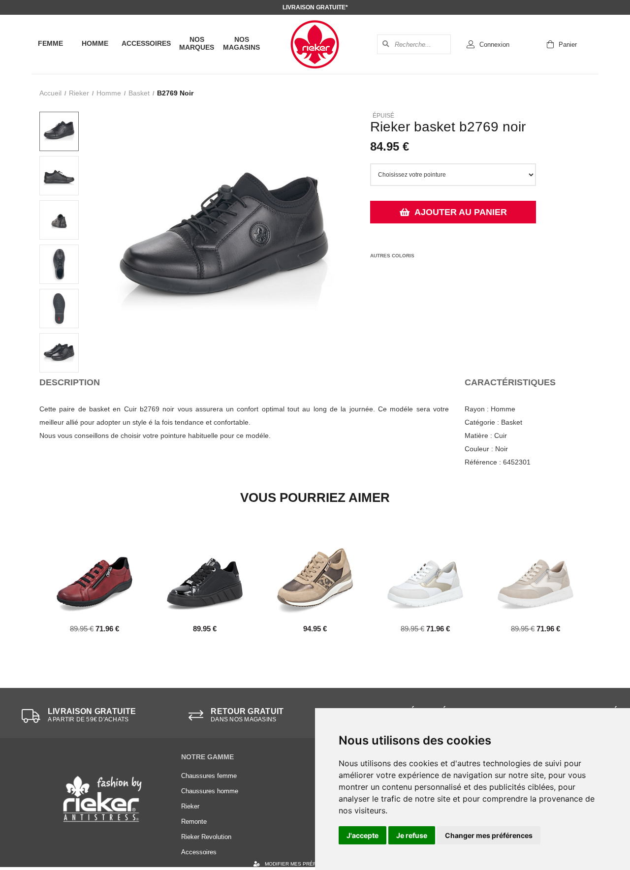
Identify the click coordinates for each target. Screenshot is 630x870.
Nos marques (196, 43)
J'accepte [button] (362, 835)
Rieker (79, 93)
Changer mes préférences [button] (489, 835)
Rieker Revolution (206, 836)
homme (108, 93)
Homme (95, 43)
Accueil (50, 93)
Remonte (194, 821)
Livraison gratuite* (315, 7)
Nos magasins (241, 43)
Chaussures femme (209, 775)
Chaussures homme (209, 791)
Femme (50, 43)
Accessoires (146, 43)
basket (139, 93)
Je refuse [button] (411, 835)
